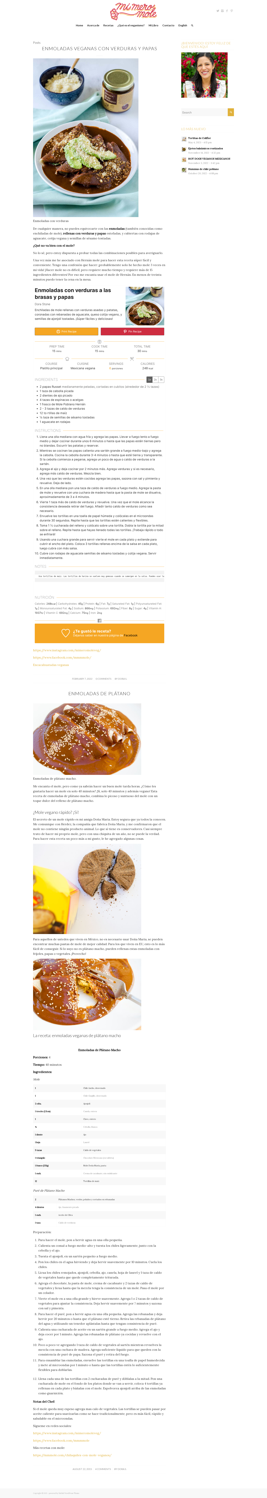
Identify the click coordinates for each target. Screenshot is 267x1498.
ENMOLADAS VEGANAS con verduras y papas (99, 48)
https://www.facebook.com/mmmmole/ (62, 657)
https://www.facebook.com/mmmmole (61, 1440)
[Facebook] (227, 10)
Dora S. (122, 678)
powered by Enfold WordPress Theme (64, 1493)
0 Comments (103, 678)
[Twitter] (217, 10)
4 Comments (103, 1469)
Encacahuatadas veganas (51, 665)
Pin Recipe (135, 331)
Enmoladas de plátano (99, 693)
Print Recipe (68, 331)
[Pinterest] (231, 10)
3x (161, 379)
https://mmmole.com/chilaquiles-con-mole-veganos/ (72, 1455)
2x (155, 379)
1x (149, 379)
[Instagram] (222, 10)
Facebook (131, 635)
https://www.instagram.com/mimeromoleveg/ (67, 650)
